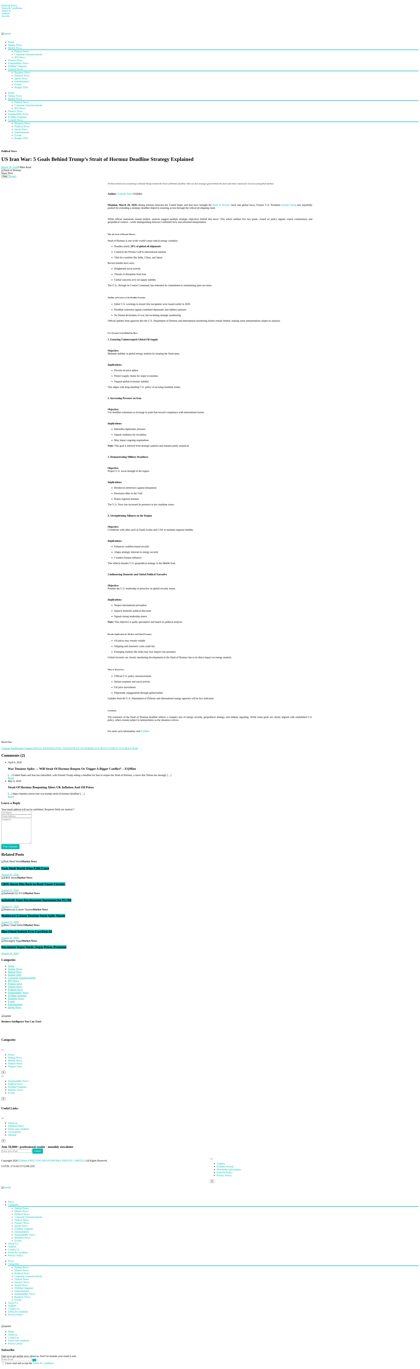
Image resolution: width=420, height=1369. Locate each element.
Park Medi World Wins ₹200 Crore (25, 868)
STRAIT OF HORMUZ (83, 748)
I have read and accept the (29, 1363)
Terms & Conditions (11, 8)
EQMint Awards (225, 1166)
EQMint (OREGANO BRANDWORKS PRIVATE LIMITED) (51, 1160)
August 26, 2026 (10, 874)
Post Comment (10, 846)
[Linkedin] (32, 24)
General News (15, 69)
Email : (13, 176)
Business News (22, 72)
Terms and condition (18, 1129)
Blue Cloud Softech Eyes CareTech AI (26, 931)
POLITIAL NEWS (60, 748)
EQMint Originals (17, 66)
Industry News (15, 1090)
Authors (5, 13)
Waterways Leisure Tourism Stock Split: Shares (33, 915)
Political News (22, 75)
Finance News (15, 60)
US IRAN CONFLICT (108, 748)
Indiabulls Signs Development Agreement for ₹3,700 (36, 900)
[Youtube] (14, 24)
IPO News (19, 57)
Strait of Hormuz (221, 205)
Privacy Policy (224, 1175)
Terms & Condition (18, 1252)
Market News (15, 48)
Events (17, 84)
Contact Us (14, 1249)
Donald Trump (289, 205)
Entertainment (21, 81)
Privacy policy (15, 1343)
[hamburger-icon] (2, 1049)
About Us (13, 1243)
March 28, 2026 (9, 167)
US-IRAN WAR (129, 748)
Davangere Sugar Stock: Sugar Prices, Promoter (33, 947)
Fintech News (21, 51)
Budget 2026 (21, 87)
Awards (5, 16)
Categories (13, 1204)
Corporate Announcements (28, 54)
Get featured (14, 1131)
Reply (11, 778)
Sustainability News (18, 63)
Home (11, 42)
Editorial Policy (9, 5)
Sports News (21, 78)
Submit (37, 1151)
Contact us (13, 1337)
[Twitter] (41, 1193)
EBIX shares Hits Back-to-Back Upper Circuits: (33, 884)
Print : (5, 176)
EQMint (145, 731)
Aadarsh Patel (124, 193)
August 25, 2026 (10, 890)
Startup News (15, 45)
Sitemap (12, 1134)
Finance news (15, 983)
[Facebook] (5, 24)
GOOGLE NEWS (40, 748)
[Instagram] (23, 24)
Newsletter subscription (229, 1169)
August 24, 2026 (10, 953)
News (11, 1201)
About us (6, 10)
